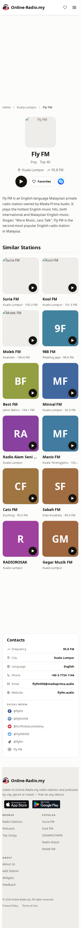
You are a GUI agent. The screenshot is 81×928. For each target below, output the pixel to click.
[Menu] (74, 7)
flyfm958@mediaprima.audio (53, 684)
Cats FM (10, 509)
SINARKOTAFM (52, 835)
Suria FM (11, 298)
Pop (34, 162)
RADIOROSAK (15, 562)
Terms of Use (30, 905)
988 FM (49, 351)
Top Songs (9, 835)
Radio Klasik (50, 842)
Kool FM (50, 298)
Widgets (8, 878)
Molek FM (12, 351)
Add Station (10, 871)
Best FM (10, 404)
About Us (8, 864)
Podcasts (8, 828)
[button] (20, 276)
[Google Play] (46, 804)
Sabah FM (51, 509)
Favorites (44, 181)
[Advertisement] (40, 60)
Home (6, 107)
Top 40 (45, 162)
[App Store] (16, 804)
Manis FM (51, 456)
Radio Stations (12, 822)
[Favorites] (65, 7)
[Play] (21, 181)
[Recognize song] (61, 181)
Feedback (9, 885)
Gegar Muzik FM (57, 562)
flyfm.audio (66, 692)
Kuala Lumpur (27, 107)
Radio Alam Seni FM (20, 456)
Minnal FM (52, 404)
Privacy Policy (10, 905)
